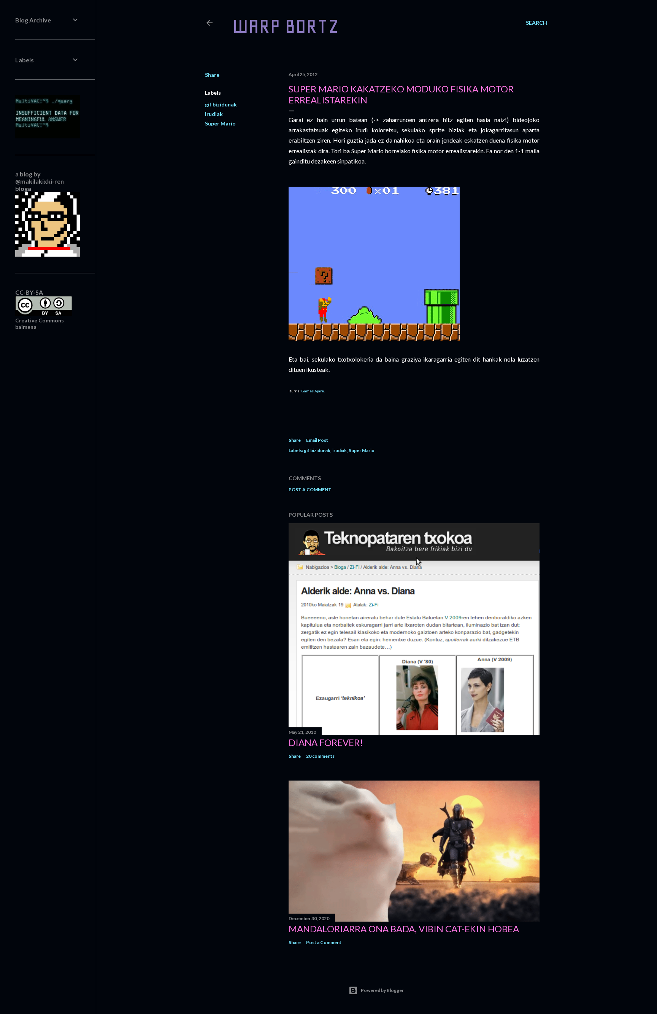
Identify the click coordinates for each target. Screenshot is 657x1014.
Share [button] (212, 74)
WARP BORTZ (285, 26)
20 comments (320, 756)
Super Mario (220, 123)
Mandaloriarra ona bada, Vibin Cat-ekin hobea (404, 928)
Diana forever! (326, 742)
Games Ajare (313, 391)
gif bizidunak (221, 104)
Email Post (317, 440)
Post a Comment (310, 489)
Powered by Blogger (382, 990)
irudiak (214, 114)
